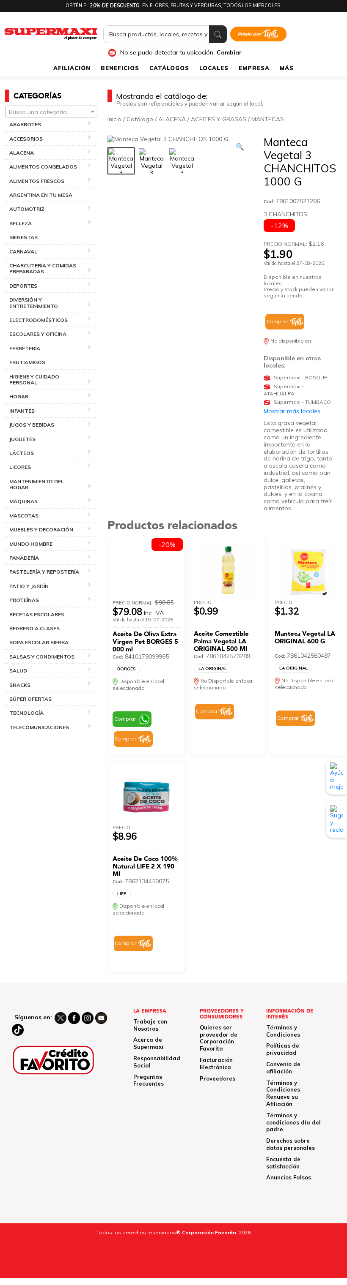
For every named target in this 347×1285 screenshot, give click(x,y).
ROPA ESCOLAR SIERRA (39, 642)
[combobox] (51, 111)
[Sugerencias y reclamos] (336, 819)
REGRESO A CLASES (34, 628)
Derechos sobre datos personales (290, 1144)
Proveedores (217, 1078)
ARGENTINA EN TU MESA (40, 195)
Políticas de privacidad (282, 1049)
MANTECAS (267, 119)
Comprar (277, 321)
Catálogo (140, 119)
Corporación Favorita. (209, 1232)
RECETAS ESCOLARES (36, 614)
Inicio (114, 119)
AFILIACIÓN (72, 68)
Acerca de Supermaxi (148, 1043)
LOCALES (214, 68)
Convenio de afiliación (283, 1068)
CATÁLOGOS (169, 68)
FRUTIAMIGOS (27, 362)
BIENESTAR (23, 237)
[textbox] (51, 112)
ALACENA (172, 119)
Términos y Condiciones (283, 1031)
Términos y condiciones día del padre (293, 1122)
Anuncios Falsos (288, 1177)
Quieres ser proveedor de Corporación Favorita (218, 1038)
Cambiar (229, 52)
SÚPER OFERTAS (30, 699)
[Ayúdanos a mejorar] (336, 776)
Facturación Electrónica (216, 1063)
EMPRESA (254, 68)
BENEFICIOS (120, 68)
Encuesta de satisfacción (283, 1163)
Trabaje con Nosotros (150, 1025)
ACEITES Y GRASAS (218, 119)
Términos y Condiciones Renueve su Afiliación (283, 1093)
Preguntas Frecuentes (148, 1080)
